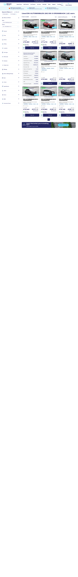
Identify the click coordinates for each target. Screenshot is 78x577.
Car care (39, 4)
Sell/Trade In (26, 4)
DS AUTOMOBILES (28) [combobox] (7, 22)
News (49, 4)
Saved (62, 5)
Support (54, 4)
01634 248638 (68, 5)
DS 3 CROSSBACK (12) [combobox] (7, 26)
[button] (16, 12)
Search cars (19, 4)
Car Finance (32, 4)
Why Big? (44, 4)
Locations (59, 4)
